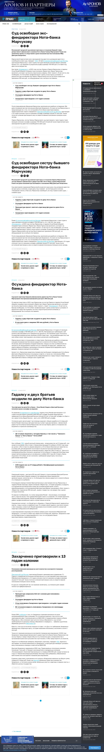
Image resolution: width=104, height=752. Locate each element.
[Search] (79, 24)
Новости (16, 521)
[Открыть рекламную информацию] (101, 166)
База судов (40, 23)
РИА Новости (30, 623)
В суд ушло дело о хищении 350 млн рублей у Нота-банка (37, 322)
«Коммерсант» (23, 69)
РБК (22, 443)
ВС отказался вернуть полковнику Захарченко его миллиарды (39, 607)
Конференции (16, 23)
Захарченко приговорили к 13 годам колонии (32, 99)
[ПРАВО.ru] (9, 19)
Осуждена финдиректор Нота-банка (29, 95)
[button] (22, 46)
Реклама (38, 740)
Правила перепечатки (59, 740)
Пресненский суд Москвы (45, 241)
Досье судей (29, 23)
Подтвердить (95, 747)
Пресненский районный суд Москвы (49, 111)
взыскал (36, 660)
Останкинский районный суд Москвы (55, 61)
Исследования (52, 23)
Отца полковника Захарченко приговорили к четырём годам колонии (41, 603)
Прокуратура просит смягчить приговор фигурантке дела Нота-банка (39, 208)
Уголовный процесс (20, 127)
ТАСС (36, 61)
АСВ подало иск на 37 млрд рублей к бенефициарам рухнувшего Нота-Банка (39, 466)
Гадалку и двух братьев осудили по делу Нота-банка (35, 91)
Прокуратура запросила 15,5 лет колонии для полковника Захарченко (37, 595)
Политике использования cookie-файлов (14, 750)
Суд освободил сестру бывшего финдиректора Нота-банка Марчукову (37, 86)
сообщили (22, 614)
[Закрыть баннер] (33, 737)
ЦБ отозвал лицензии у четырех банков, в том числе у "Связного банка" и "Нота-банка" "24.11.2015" (40, 435)
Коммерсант (53, 306)
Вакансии (46, 740)
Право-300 (5, 23)
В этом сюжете (18, 83)
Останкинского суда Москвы (29, 412)
